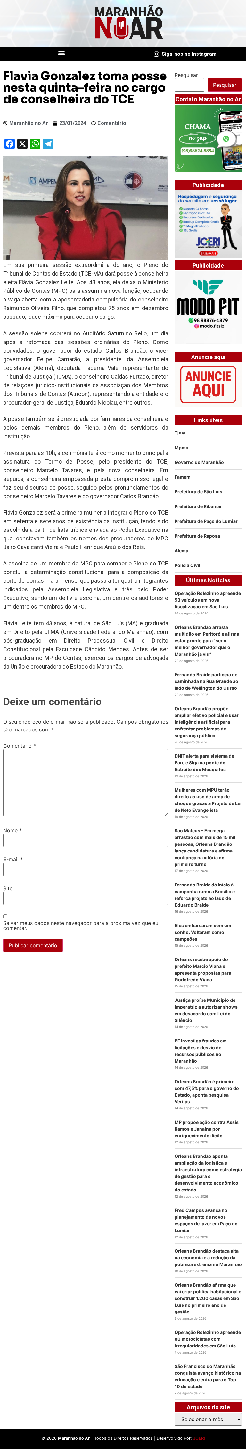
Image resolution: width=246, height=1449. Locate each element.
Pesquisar (186, 75)
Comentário (19, 745)
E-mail (13, 859)
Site (7, 888)
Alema (181, 550)
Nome (12, 830)
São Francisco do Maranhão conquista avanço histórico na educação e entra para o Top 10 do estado (208, 1376)
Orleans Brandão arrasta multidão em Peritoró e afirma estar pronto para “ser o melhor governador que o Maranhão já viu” (207, 640)
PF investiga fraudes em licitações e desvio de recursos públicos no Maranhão (201, 1051)
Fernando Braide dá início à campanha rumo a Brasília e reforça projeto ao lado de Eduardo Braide (205, 895)
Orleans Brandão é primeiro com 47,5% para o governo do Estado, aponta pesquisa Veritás (207, 1091)
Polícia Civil (187, 565)
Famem (183, 477)
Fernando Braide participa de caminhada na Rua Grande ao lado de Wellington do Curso (206, 681)
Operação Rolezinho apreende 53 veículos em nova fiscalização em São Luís (208, 599)
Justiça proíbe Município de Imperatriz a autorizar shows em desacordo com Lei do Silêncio (206, 1010)
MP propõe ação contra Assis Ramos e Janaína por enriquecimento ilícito (207, 1128)
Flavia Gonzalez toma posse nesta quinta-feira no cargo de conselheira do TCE (85, 87)
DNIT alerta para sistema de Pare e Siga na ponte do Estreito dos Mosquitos (204, 762)
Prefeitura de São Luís (198, 491)
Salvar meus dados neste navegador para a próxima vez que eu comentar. (80, 925)
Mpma (181, 447)
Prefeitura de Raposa (197, 536)
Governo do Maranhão (199, 462)
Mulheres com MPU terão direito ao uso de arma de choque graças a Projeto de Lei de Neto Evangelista (208, 800)
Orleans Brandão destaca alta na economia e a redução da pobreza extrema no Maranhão (208, 1257)
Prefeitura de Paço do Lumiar (206, 521)
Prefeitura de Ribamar (198, 506)
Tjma (180, 432)
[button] (61, 52)
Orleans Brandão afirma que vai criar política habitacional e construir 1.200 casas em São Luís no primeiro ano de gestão (208, 1298)
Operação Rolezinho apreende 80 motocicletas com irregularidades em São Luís (208, 1339)
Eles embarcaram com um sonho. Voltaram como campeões (203, 932)
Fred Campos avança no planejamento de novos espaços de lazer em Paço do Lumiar (206, 1220)
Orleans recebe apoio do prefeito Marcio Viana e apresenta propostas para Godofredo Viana (203, 969)
